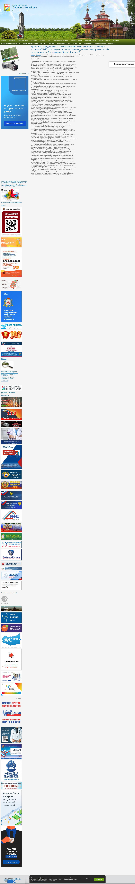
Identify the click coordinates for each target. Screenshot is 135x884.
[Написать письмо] (20, 10)
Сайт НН (17, 878)
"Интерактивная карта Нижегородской (11, 202)
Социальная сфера (23, 40)
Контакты (51, 43)
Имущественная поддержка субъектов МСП (34, 43)
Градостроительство (90, 40)
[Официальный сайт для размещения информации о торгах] (11, 508)
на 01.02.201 (4, 381)
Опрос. (3, 359)
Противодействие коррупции (60, 40)
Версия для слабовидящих (124, 64)
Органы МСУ (34, 40)
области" (3, 205)
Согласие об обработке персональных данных (43, 880)
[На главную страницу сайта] (12, 10)
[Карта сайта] (27, 10)
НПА (49, 40)
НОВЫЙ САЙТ (77, 43)
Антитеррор (116, 40)
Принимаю (99, 879)
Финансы (42, 40)
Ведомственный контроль (63, 43)
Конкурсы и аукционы (104, 40)
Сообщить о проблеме (14, 123)
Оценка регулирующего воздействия (10, 43)
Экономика (12, 40)
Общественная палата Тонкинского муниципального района (99, 43)
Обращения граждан (76, 40)
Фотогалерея (23, 73)
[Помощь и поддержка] (11, 499)
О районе (3, 40)
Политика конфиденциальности (12, 879)
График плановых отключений (9, 593)
